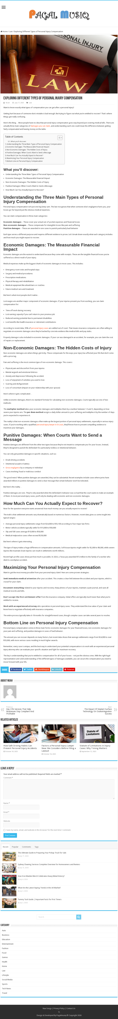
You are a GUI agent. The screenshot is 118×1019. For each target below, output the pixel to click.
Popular (15, 847)
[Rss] (59, 1012)
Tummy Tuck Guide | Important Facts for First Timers (39, 899)
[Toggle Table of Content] (58, 137)
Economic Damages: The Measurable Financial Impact (28, 147)
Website (6, 821)
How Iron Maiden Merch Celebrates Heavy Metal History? (41, 876)
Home (5, 31)
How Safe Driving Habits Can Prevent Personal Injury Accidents (20, 747)
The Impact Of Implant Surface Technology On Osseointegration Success (97, 710)
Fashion (5, 948)
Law (11, 31)
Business (5, 935)
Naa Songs (47, 1008)
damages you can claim (40, 126)
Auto (4, 930)
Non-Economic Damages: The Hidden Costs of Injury (27, 150)
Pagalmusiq (61, 1015)
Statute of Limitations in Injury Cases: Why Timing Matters (95, 747)
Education (6, 939)
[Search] (78, 917)
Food (4, 953)
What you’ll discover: (18, 141)
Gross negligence (13, 468)
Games (5, 957)
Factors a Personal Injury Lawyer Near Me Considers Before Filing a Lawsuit (59, 748)
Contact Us (70, 1008)
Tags (37, 847)
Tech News (6, 988)
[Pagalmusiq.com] (59, 13)
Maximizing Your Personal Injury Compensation (25, 158)
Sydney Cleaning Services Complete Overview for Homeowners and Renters (49, 864)
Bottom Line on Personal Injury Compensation (25, 161)
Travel (4, 993)
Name (6, 803)
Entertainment (7, 944)
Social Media (7, 980)
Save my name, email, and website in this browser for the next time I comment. (38, 830)
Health (4, 962)
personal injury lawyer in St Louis (50, 425)
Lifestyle (5, 975)
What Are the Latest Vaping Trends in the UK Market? (39, 888)
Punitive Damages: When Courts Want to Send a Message (29, 153)
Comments (26, 847)
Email (6, 812)
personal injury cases (39, 328)
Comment (8, 778)
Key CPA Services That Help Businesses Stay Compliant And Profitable (20, 710)
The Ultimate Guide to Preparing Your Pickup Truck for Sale (42, 853)
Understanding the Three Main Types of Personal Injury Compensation (34, 144)
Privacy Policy (59, 1008)
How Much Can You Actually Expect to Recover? (25, 156)
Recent (5, 847)
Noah (8, 103)
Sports (4, 984)
